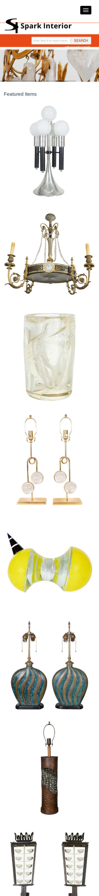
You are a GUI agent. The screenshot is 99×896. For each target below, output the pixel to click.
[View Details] (49, 151)
